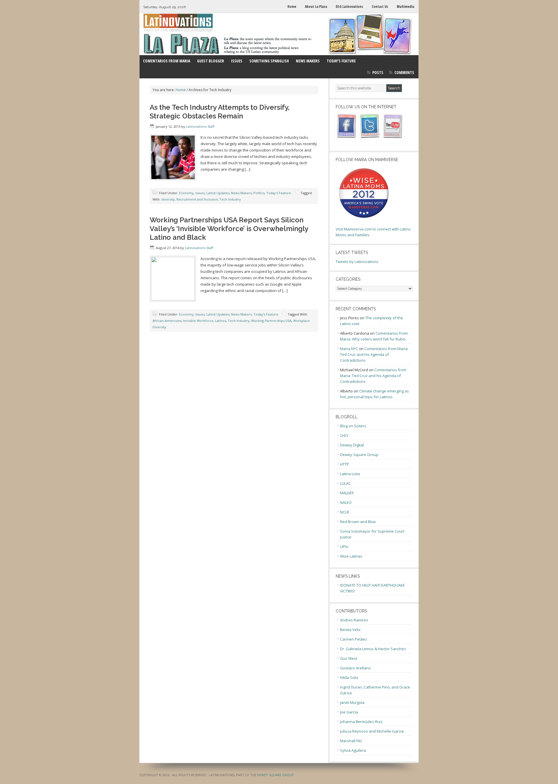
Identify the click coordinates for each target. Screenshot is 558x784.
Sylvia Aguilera (353, 750)
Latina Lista (350, 473)
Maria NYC (349, 348)
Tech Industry (230, 199)
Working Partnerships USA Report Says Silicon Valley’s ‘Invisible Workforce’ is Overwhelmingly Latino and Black (229, 228)
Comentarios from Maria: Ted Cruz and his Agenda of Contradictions (374, 354)
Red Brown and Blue (358, 521)
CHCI (344, 435)
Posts (377, 72)
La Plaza (279, 34)
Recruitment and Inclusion (197, 199)
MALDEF (347, 492)
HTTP (344, 464)
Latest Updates (217, 193)
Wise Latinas (351, 556)
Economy (186, 193)
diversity (168, 199)
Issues (200, 193)
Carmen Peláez (353, 639)
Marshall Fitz (351, 740)
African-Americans (167, 320)
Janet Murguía (352, 702)
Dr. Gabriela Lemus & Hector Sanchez (373, 648)
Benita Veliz (350, 629)
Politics (258, 193)
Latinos (220, 320)
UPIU (344, 546)
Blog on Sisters (353, 425)
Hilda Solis (349, 677)
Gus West (348, 658)
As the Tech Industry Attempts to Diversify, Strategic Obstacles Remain (219, 111)
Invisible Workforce (198, 320)
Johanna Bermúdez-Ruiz (361, 721)
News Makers (241, 193)
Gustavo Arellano (355, 668)
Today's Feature (278, 193)
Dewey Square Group (359, 454)
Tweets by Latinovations (357, 261)
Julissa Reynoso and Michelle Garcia (372, 731)
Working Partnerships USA (271, 320)
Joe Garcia (349, 712)
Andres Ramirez (354, 620)
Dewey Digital (352, 445)
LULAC (345, 483)
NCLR (344, 512)
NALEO (346, 502)
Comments (404, 72)
